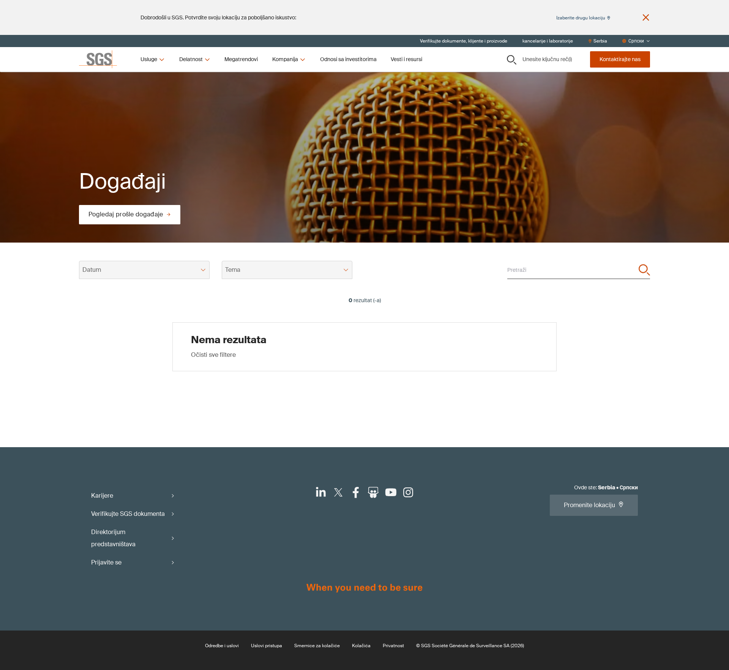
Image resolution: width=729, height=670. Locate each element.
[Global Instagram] (408, 492)
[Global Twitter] (338, 492)
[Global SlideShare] (373, 492)
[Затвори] (646, 17)
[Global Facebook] (355, 492)
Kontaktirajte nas (620, 59)
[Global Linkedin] (321, 492)
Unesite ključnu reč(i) (547, 59)
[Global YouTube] (390, 492)
